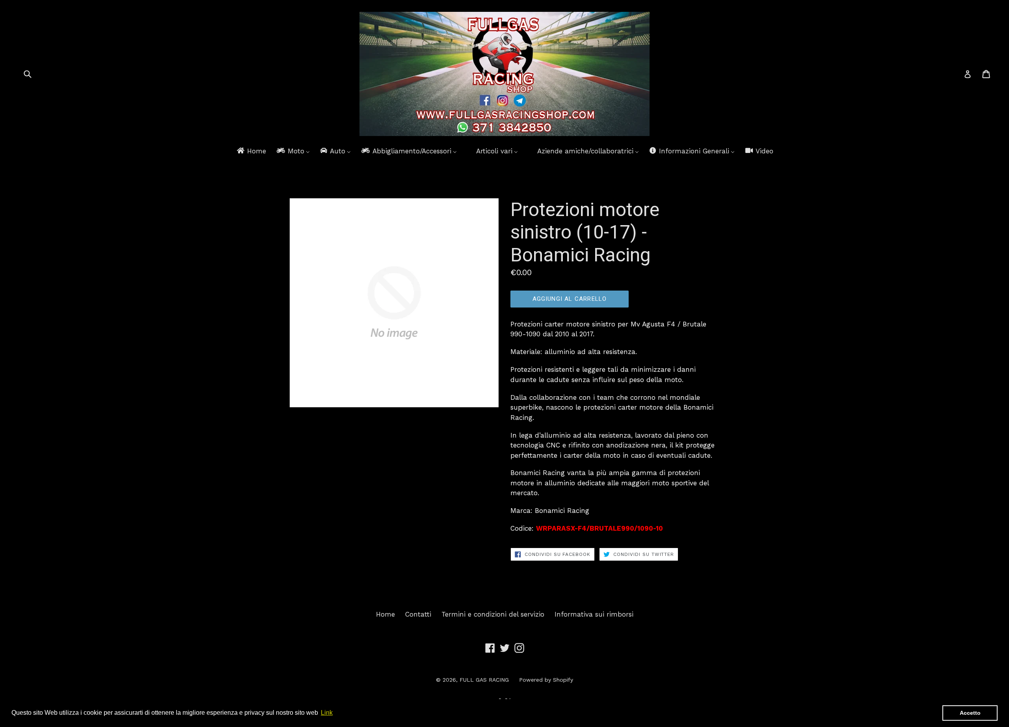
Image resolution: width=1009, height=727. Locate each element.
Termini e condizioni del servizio (492, 614)
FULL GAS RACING (484, 680)
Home (385, 614)
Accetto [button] (970, 713)
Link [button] (327, 712)
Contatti (418, 614)
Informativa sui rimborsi (594, 614)
